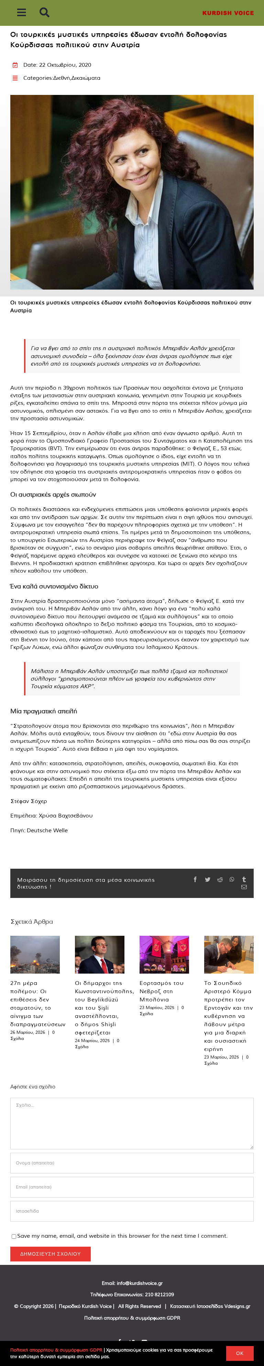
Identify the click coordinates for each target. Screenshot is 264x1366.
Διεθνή (61, 77)
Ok (240, 1353)
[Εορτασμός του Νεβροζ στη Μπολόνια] (164, 955)
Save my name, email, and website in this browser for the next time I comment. (122, 1235)
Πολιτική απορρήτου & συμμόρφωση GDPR (132, 1318)
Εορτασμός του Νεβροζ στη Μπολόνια (162, 991)
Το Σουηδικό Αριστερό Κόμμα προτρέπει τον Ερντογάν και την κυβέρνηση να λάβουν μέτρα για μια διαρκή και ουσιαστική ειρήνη (228, 1015)
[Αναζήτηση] (44, 13)
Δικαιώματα (86, 77)
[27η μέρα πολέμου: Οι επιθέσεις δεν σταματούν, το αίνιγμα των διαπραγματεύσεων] (35, 955)
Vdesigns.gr (237, 1306)
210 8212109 (159, 1294)
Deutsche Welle (47, 830)
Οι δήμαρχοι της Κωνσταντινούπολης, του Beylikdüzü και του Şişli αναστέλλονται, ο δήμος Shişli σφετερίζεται (104, 1007)
